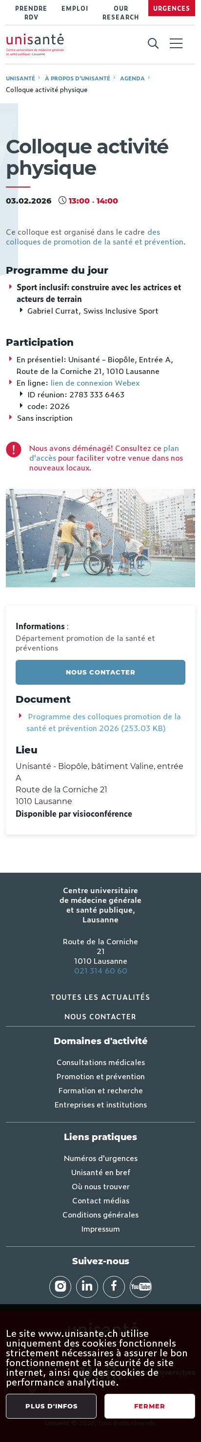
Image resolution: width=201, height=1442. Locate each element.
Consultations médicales (101, 1061)
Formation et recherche (101, 1090)
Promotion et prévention (101, 1076)
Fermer (149, 1406)
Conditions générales (100, 1214)
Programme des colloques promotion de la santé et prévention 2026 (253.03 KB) (103, 721)
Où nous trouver (101, 1186)
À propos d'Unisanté (77, 78)
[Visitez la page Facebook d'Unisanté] (114, 1287)
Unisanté (20, 78)
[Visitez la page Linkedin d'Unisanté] (87, 1287)
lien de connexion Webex (95, 382)
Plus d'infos (51, 1406)
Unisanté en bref (100, 1172)
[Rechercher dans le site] (153, 44)
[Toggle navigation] (176, 44)
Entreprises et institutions (101, 1104)
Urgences (171, 8)
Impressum (100, 1228)
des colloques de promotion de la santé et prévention (94, 236)
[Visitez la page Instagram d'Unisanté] (60, 1287)
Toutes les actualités (100, 997)
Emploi (74, 8)
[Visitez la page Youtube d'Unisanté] (141, 1287)
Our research (120, 12)
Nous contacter (101, 672)
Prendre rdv (31, 12)
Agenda (132, 78)
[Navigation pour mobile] (176, 43)
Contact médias (100, 1200)
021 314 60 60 (100, 970)
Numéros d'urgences (101, 1157)
